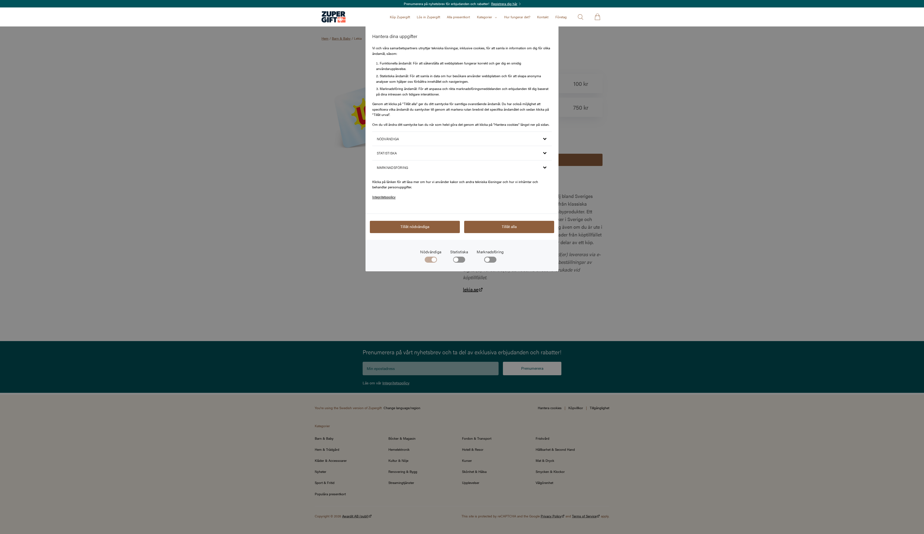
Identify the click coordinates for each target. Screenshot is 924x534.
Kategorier (484, 16)
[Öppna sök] (580, 16)
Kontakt (542, 16)
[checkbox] (459, 260)
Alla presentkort (458, 16)
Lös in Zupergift (428, 16)
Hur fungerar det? (517, 16)
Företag (561, 16)
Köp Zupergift (400, 16)
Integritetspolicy (384, 196)
